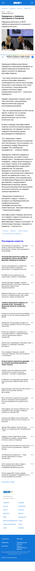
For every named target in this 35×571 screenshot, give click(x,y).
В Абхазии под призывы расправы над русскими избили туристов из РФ (15, 381)
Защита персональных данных (22, 547)
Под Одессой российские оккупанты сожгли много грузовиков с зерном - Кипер (16, 447)
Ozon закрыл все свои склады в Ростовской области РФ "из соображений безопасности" (14, 465)
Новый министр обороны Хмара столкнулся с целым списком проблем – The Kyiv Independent (14, 372)
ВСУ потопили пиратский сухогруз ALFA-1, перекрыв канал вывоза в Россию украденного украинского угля (15, 400)
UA (32, 3)
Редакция (5, 542)
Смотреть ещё (8, 482)
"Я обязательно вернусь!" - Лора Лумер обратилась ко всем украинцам (14, 456)
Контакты (5, 546)
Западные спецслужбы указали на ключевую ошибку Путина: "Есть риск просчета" (16, 324)
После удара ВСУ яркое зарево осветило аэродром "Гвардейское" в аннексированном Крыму (15, 474)
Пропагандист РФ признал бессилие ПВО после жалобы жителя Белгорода (16, 390)
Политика (5, 230)
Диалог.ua (4, 554)
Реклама (20, 539)
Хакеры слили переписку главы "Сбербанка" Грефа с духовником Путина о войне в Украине (14, 438)
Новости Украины (23, 230)
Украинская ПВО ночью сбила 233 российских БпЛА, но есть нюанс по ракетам (16, 419)
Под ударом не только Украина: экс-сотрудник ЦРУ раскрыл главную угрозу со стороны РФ (16, 410)
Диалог (3, 11)
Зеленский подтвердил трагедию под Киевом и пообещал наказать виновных (16, 344)
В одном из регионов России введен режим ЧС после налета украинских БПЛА (16, 315)
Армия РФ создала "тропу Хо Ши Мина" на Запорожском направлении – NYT (16, 428)
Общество (13, 230)
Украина (9, 11)
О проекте (5, 539)
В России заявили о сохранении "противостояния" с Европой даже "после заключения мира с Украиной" (15, 334)
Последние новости (12, 241)
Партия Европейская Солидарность (12, 233)
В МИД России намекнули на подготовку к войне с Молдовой (14, 276)
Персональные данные (22, 543)
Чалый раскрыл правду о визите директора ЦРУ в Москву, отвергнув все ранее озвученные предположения (15, 285)
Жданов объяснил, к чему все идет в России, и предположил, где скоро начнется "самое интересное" (16, 295)
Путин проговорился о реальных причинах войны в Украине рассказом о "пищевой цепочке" (14, 267)
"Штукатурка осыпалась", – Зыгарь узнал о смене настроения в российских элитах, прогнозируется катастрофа (15, 248)
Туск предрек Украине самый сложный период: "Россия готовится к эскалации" (16, 353)
